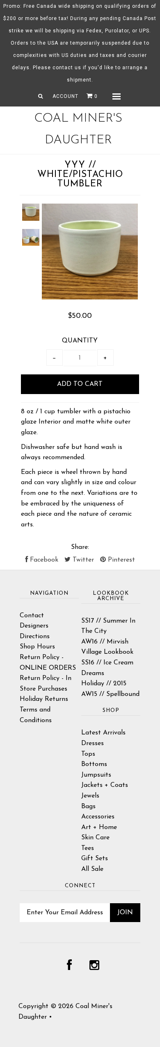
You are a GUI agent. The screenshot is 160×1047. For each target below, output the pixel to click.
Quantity (80, 341)
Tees (87, 848)
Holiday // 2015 (103, 683)
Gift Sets (94, 858)
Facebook (43, 560)
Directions (35, 636)
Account (65, 96)
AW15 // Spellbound (110, 694)
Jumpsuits (96, 775)
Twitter (82, 560)
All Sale (92, 869)
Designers (34, 626)
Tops (88, 754)
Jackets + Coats (104, 785)
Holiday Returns (44, 699)
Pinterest (120, 560)
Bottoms (94, 764)
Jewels (90, 796)
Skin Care (95, 837)
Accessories (97, 817)
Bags (88, 806)
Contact (32, 615)
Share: (80, 547)
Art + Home (99, 827)
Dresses (92, 743)
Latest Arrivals (103, 733)
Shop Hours (37, 647)
